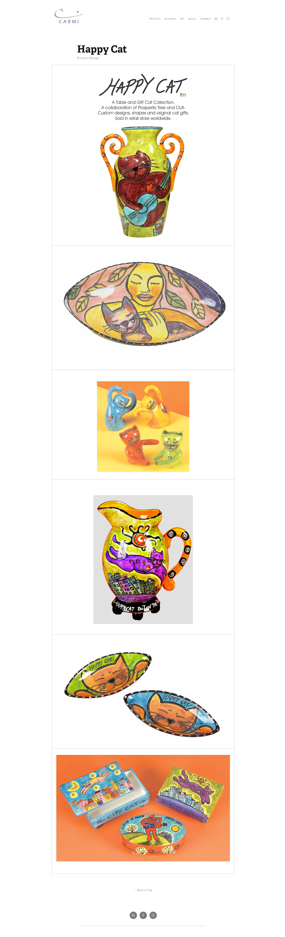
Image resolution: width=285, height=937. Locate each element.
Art (182, 18)
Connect (205, 18)
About (192, 18)
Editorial (170, 18)
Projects (154, 18)
